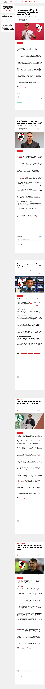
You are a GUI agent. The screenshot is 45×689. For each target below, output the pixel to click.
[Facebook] (4, 10)
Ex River (24, 5)
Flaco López (29, 215)
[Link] (39, 19)
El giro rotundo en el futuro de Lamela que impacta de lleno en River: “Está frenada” (8, 7)
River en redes (36, 1)
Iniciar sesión (40, 93)
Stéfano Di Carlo (33, 216)
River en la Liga (12, 1)
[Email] (12, 10)
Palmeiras (33, 153)
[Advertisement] (29, 225)
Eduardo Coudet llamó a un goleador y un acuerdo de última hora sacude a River (8, 29)
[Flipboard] (9, 10)
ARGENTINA (18, 435)
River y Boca (19, 178)
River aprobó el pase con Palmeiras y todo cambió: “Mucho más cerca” (7, 25)
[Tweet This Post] (37, 19)
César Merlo (23, 215)
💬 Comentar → (20, 43)
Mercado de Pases (24, 1)
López (28, 170)
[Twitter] (6, 10)
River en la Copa (17, 1)
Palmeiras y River (20, 207)
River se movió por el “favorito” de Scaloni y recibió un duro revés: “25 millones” (7, 21)
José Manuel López (21, 157)
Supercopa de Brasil (32, 198)
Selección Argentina (20, 481)
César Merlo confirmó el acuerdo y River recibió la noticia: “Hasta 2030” (7, 17)
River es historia (30, 1)
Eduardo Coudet (24, 647)
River (21, 55)
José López (23, 153)
